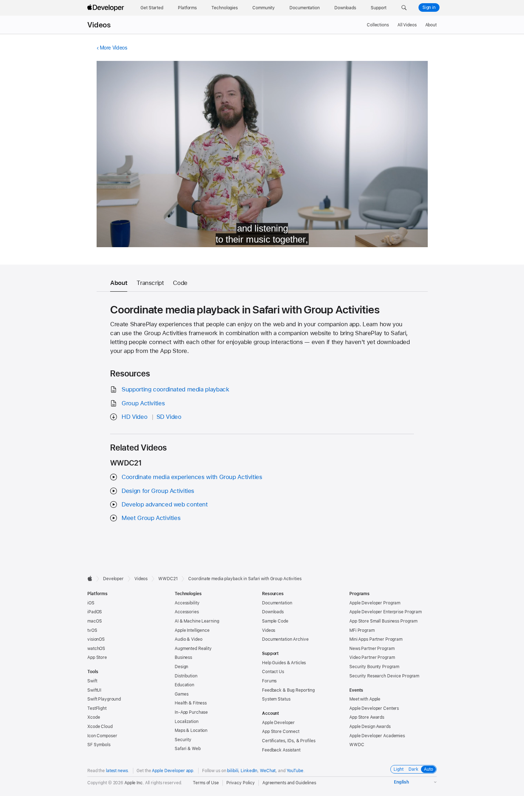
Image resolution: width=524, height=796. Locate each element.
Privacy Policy (240, 782)
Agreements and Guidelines (289, 782)
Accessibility (187, 602)
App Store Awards (366, 717)
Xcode (93, 717)
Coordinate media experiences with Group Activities (192, 476)
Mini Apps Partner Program (375, 639)
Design (181, 666)
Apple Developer (278, 722)
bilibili (232, 770)
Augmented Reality (193, 648)
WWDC (356, 744)
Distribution (186, 675)
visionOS (96, 639)
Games (181, 694)
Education (184, 684)
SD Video (168, 416)
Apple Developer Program (374, 602)
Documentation (277, 602)
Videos (99, 25)
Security (183, 739)
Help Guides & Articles (284, 662)
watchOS (96, 648)
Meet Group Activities (151, 517)
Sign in (429, 7)
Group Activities (143, 403)
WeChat (268, 770)
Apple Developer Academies (377, 735)
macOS (94, 621)
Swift (92, 680)
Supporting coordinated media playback (175, 389)
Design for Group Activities (158, 490)
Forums (269, 680)
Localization (187, 721)
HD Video (134, 416)
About (431, 24)
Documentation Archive (285, 639)
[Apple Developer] (106, 8)
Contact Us (273, 671)
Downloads (273, 611)
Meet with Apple (364, 699)
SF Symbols (99, 744)
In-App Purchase (191, 712)
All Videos (407, 24)
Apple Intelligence (192, 630)
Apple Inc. (134, 782)
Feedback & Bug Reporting (288, 690)
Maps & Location (191, 730)
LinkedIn (249, 770)
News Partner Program (372, 648)
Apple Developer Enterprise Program (385, 611)
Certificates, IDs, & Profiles (288, 740)
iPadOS (94, 611)
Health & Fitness (191, 703)
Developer (113, 578)
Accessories (187, 611)
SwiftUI (94, 690)
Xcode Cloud (100, 726)
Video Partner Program (372, 657)
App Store (97, 657)
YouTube (295, 770)
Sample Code (275, 621)
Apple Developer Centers (374, 708)
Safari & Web (188, 748)
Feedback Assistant (281, 750)
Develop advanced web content (165, 504)
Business (183, 657)
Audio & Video (188, 639)
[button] (404, 8)
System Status (276, 699)
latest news (117, 770)
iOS (90, 602)
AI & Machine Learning (197, 621)
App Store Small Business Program (383, 621)
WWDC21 (168, 578)
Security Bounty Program (374, 666)
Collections (378, 24)
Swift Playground (104, 699)
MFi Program (362, 630)
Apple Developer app (172, 770)
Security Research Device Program (384, 675)
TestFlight (97, 708)
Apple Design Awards (370, 726)
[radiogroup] (413, 769)
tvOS (92, 630)
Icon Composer (102, 735)
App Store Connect (280, 731)
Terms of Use (206, 782)
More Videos (113, 48)
